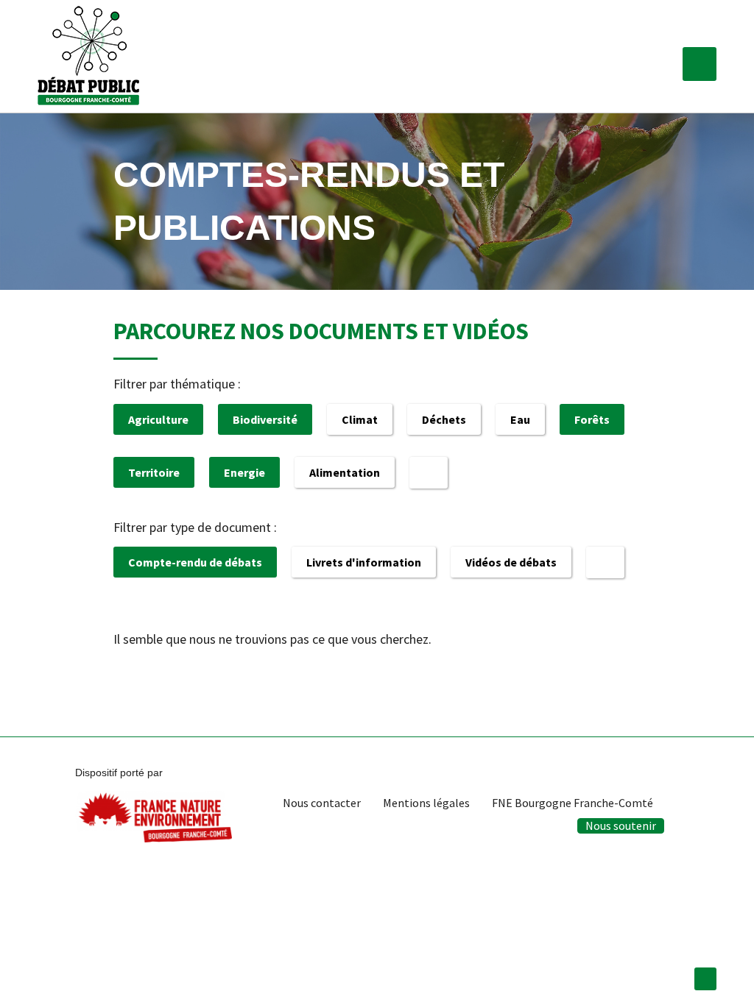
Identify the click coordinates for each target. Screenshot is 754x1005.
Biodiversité (265, 419)
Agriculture (158, 419)
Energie (244, 472)
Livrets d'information (363, 562)
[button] (699, 64)
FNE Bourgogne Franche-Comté (572, 802)
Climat (360, 419)
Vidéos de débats (511, 562)
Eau (520, 419)
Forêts (592, 419)
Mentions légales (426, 802)
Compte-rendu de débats (195, 562)
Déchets (444, 419)
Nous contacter (322, 802)
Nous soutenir (620, 825)
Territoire (154, 472)
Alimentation (344, 472)
